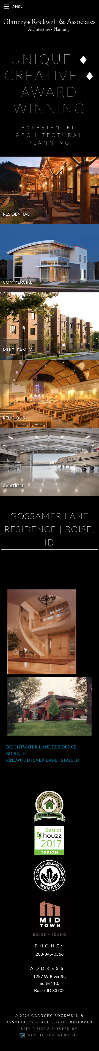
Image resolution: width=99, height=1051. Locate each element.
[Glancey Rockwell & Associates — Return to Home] (49, 25)
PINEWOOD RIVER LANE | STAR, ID (42, 760)
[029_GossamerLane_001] (49, 706)
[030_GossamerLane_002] (41, 631)
